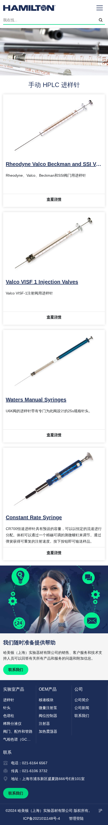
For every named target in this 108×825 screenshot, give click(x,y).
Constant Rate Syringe (34, 517)
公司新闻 (81, 708)
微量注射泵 (48, 708)
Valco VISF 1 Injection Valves (42, 282)
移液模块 (46, 700)
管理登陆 (76, 818)
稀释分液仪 (12, 723)
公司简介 (81, 700)
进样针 (8, 700)
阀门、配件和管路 (18, 731)
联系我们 (15, 670)
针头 (6, 708)
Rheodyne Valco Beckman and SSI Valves (54, 164)
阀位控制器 (48, 716)
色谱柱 (8, 716)
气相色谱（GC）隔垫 (18, 739)
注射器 (44, 723)
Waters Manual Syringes (36, 400)
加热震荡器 (48, 731)
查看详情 (54, 199)
